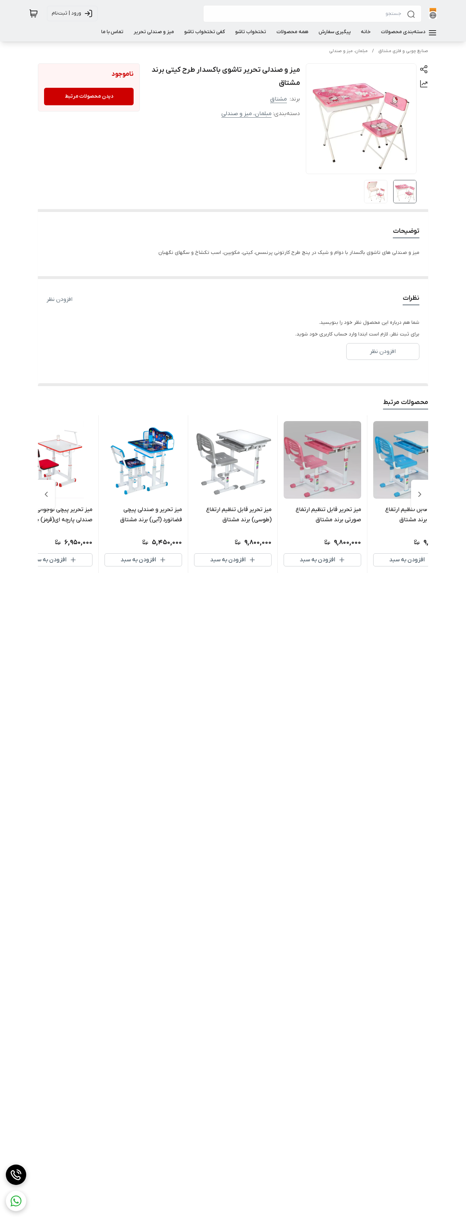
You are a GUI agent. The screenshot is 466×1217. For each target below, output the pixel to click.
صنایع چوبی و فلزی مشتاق (403, 51)
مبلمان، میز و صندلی (348, 51)
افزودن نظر (59, 299)
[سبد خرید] (33, 13)
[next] (46, 494)
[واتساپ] (16, 1201)
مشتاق (278, 99)
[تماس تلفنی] (16, 1175)
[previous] (420, 494)
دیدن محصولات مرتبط (89, 96)
